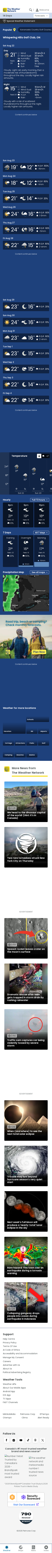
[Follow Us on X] (42, 1440)
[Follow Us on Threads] (35, 1440)
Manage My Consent (13, 1357)
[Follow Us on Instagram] (13, 1440)
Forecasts (40, 15)
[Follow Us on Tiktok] (28, 1440)
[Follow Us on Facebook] (6, 1440)
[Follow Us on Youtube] (21, 1440)
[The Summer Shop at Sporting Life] (43, 751)
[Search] (30, 9)
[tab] (39, 456)
